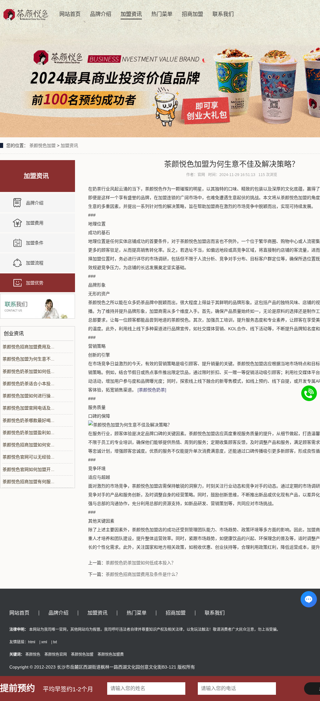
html (31, 642)
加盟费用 (34, 222)
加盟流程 (34, 262)
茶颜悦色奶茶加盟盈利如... (28, 432)
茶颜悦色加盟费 (111, 654)
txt (55, 642)
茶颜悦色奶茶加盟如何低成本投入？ (141, 562)
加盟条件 (34, 242)
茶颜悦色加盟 (42, 145)
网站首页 (70, 14)
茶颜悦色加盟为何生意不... (28, 358)
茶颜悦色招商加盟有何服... (28, 481)
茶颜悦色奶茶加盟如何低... (28, 371)
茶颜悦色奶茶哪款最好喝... (28, 420)
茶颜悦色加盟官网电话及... (28, 407)
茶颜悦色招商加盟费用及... (28, 346)
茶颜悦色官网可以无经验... (28, 456)
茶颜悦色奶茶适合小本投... (28, 383)
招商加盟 (192, 14)
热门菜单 (161, 14)
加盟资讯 (131, 14)
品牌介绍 (100, 14)
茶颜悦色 (32, 654)
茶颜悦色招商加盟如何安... (28, 444)
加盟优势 (34, 282)
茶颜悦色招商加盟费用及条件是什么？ (143, 574)
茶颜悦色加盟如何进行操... (28, 395)
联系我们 (223, 14)
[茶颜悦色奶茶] (152, 389)
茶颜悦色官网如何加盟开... (28, 469)
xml (44, 642)
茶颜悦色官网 (55, 654)
